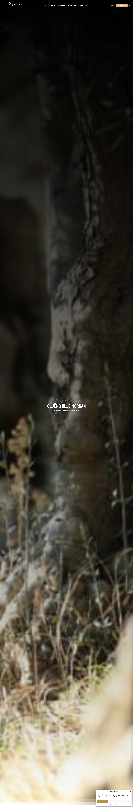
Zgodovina (52, 5)
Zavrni (114, 801)
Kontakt (80, 5)
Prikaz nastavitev (125, 801)
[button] (130, 791)
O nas (45, 5)
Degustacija (61, 5)
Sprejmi (102, 801)
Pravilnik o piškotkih (114, 804)
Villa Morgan (72, 5)
